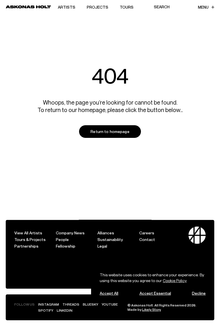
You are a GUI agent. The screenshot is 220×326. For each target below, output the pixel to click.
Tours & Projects (30, 239)
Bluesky (90, 304)
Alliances (105, 232)
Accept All (109, 293)
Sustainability (110, 239)
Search (162, 6)
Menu (203, 7)
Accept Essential (155, 293)
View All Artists (28, 232)
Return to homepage (110, 131)
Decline (199, 293)
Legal (102, 246)
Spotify (45, 310)
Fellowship (65, 246)
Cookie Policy (175, 280)
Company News (70, 232)
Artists (66, 7)
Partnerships (26, 246)
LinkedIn (64, 310)
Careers (146, 232)
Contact (147, 239)
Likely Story (151, 309)
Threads (70, 304)
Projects (97, 7)
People (62, 239)
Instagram (48, 304)
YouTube (110, 304)
